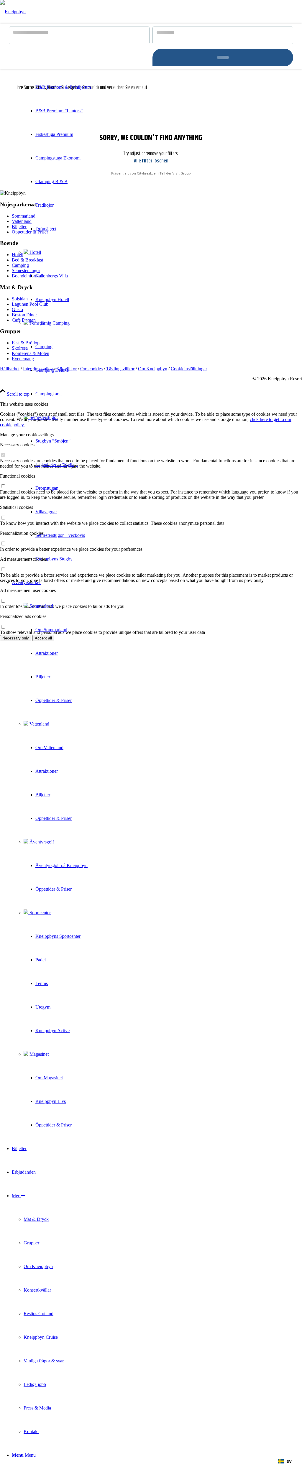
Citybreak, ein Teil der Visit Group (164, 173)
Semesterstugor (43, 417)
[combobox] (284, 1461)
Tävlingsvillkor (120, 368)
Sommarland (40, 605)
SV (289, 1461)
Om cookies (91, 368)
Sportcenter (39, 912)
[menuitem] (51, 299)
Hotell (34, 252)
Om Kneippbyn (152, 368)
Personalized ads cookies (23, 616)
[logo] (13, 11)
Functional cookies (17, 475)
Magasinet (38, 1054)
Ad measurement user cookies (28, 590)
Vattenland (38, 723)
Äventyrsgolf (41, 841)
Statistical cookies (16, 507)
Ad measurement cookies (23, 559)
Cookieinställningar (189, 368)
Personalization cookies (22, 533)
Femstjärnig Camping (49, 322)
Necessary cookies (17, 444)
